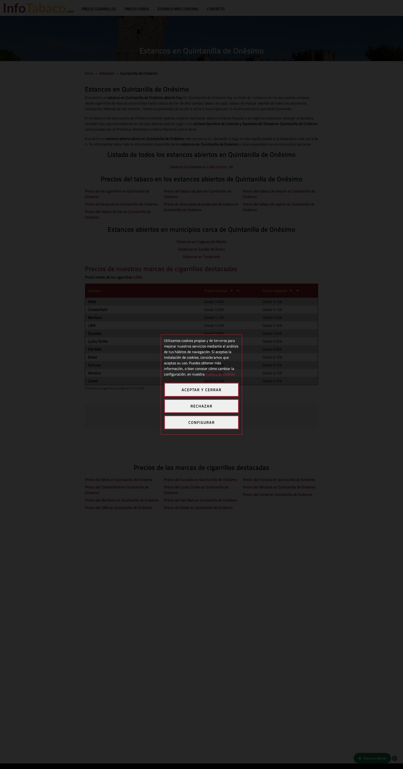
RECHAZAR (201, 406)
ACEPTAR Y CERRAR (202, 390)
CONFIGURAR (201, 422)
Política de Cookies (220, 374)
